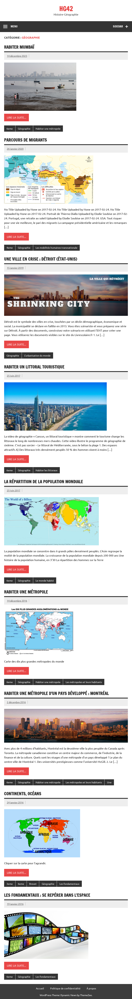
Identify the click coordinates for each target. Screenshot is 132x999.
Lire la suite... (16, 117)
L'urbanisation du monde (37, 355)
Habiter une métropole (48, 128)
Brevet (33, 883)
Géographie (24, 128)
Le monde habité (45, 580)
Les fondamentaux (69, 883)
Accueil (40, 988)
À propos (91, 988)
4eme (10, 247)
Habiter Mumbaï (19, 47)
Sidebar (118, 26)
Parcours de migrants (25, 140)
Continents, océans (22, 794)
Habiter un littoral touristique (34, 367)
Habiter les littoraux (46, 470)
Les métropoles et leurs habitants (84, 682)
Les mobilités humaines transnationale (56, 247)
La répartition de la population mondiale (43, 482)
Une (109, 782)
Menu (14, 26)
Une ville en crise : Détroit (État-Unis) (40, 259)
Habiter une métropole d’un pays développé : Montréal (56, 693)
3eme (10, 883)
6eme (10, 128)
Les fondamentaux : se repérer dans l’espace (47, 895)
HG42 (66, 8)
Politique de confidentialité (65, 988)
